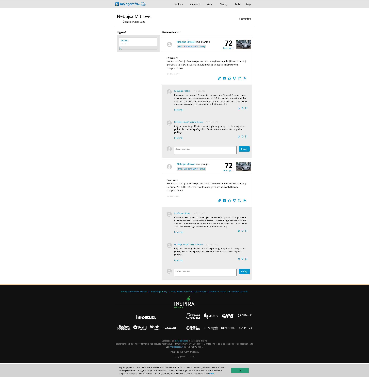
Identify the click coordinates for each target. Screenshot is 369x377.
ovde (211, 373)
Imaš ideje (156, 291)
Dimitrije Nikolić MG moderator (188, 122)
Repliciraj (178, 109)
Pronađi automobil (130, 291)
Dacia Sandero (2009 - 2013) (191, 46)
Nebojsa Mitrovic (186, 41)
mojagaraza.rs (181, 340)
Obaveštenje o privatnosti (207, 291)
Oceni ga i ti (228, 48)
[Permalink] (219, 78)
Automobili (195, 4)
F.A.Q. (164, 291)
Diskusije (224, 4)
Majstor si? (145, 291)
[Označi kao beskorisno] (235, 78)
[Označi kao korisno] (229, 78)
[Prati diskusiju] (245, 78)
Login (248, 4)
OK (240, 370)
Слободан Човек (182, 90)
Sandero (124, 40)
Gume (210, 4)
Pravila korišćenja (185, 291)
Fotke (237, 4)
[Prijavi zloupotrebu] (240, 78)
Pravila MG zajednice (229, 291)
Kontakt (244, 291)
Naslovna (179, 4)
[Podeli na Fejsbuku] (224, 78)
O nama (172, 291)
